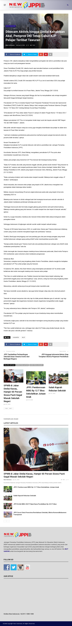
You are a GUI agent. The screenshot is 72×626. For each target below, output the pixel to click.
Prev (6, 408)
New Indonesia (10, 45)
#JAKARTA (16, 337)
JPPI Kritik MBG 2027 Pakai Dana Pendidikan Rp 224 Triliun (35, 504)
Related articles (9, 365)
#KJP (23, 337)
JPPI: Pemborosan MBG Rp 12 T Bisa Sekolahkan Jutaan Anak (36, 487)
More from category (36, 365)
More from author (22, 365)
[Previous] (5, 521)
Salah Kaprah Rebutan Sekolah (24, 496)
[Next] (8, 521)
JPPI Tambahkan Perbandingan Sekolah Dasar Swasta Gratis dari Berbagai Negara (17, 356)
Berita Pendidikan (10, 26)
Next (10, 408)
